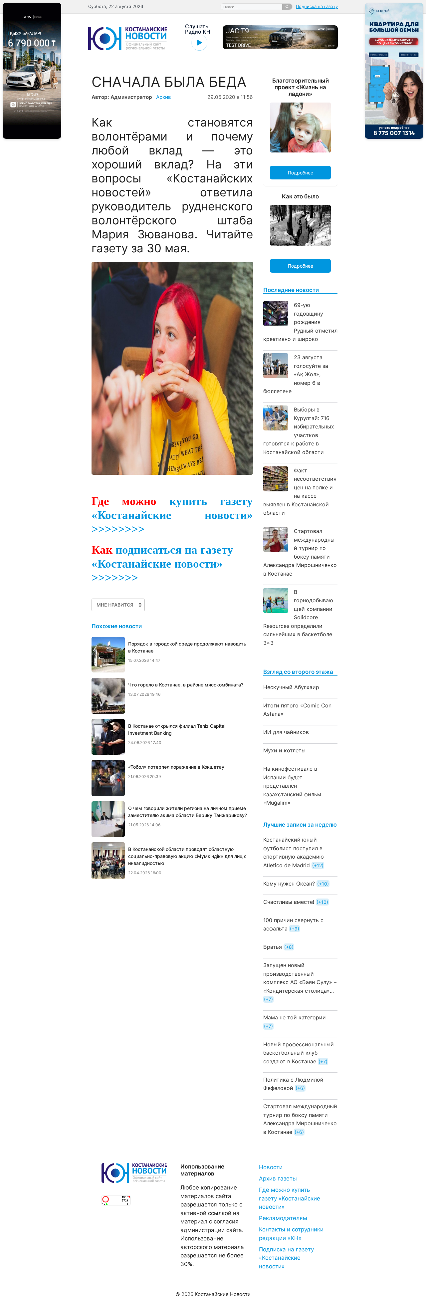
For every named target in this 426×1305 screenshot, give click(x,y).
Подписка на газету (317, 6)
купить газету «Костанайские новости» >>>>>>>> (172, 515)
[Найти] (287, 7)
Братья (272, 946)
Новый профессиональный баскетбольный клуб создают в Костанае (298, 1053)
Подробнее (300, 172)
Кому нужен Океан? (289, 883)
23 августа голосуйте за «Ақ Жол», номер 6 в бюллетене (295, 374)
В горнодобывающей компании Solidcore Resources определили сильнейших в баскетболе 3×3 (298, 617)
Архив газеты (278, 1178)
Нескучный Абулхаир (291, 687)
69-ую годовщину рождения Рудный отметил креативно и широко (300, 322)
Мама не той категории (294, 1017)
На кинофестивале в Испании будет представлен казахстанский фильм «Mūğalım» (292, 785)
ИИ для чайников (286, 732)
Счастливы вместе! (288, 902)
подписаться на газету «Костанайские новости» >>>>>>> (162, 563)
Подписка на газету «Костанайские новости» (286, 1258)
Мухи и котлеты (284, 750)
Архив (163, 97)
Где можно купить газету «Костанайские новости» (289, 1198)
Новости (271, 1167)
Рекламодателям (283, 1218)
